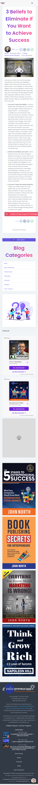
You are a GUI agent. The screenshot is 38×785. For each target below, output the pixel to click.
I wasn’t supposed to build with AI (22, 741)
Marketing (7, 276)
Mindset (17, 55)
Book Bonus (19, 754)
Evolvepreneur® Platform (22, 781)
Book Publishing (9, 268)
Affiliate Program (12, 726)
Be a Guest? (21, 240)
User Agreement (7, 779)
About (19, 758)
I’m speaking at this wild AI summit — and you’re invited (22, 734)
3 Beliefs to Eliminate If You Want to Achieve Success (19, 25)
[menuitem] (19, 754)
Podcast (19, 762)
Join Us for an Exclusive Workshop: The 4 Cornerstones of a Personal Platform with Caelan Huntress (22, 748)
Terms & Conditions (30, 779)
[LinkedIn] (28, 49)
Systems (7, 280)
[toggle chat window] (33, 780)
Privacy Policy (14, 779)
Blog (25, 53)
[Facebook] (21, 49)
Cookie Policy (21, 779)
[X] (24, 49)
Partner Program (25, 726)
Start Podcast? (19, 770)
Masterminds (9, 55)
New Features (8, 289)
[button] (32, 3)
